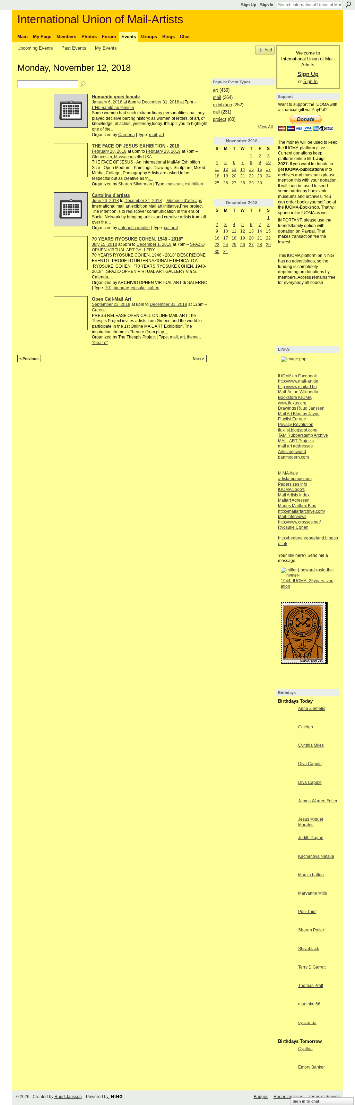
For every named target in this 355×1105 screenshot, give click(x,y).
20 (234, 176)
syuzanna (307, 1022)
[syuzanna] (286, 1028)
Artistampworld (292, 451)
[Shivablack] (286, 954)
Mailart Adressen (294, 500)
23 (259, 176)
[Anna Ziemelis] (286, 714)
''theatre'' (100, 342)
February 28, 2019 (163, 151)
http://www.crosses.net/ (299, 522)
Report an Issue (288, 1096)
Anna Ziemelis (311, 708)
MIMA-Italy (288, 473)
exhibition (194, 184)
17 (268, 169)
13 (234, 169)
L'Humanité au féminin (113, 107)
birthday (121, 287)
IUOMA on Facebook (297, 376)
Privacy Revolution (295, 424)
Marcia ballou (311, 874)
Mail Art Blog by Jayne (299, 413)
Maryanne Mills (312, 893)
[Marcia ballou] (286, 880)
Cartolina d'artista (111, 195)
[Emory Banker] (286, 1073)
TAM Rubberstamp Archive (303, 435)
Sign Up (248, 4)
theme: (193, 337)
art (161, 134)
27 (234, 183)
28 (242, 183)
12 (225, 169)
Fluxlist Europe (292, 419)
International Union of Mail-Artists (100, 19)
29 (251, 183)
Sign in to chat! (307, 1101)
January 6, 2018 (107, 102)
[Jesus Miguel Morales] (286, 825)
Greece (99, 310)
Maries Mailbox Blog (297, 505)
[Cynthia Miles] (286, 751)
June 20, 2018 (105, 200)
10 (268, 162)
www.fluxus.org (292, 403)
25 (217, 183)
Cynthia (305, 1048)
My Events (106, 48)
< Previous (28, 359)
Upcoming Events (35, 48)
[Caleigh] (286, 733)
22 (251, 176)
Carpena (126, 134)
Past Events (73, 48)
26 (225, 183)
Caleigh (305, 727)
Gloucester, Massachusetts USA (122, 156)
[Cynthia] (286, 1054)
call (216, 112)
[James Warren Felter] (286, 806)
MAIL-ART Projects (296, 440)
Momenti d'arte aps (184, 200)
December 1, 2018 (154, 244)
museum (174, 184)
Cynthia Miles (311, 745)
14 (242, 169)
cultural (171, 227)
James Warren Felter (317, 800)
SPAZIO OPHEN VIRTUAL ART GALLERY (148, 247)
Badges (261, 1096)
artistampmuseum (295, 478)
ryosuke (138, 287)
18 (217, 176)
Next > (198, 359)
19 (225, 176)
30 (259, 183)
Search (348, 4)
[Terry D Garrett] (286, 973)
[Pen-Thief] (286, 917)
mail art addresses (295, 446)
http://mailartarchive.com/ (301, 511)
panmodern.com (293, 457)
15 (251, 169)
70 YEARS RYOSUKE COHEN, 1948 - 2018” (137, 239)
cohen (153, 287)
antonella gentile (134, 227)
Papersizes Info (292, 484)
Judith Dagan (310, 837)
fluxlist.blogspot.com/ (297, 430)
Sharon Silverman (135, 184)
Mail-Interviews (292, 516)
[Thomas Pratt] (286, 991)
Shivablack (308, 948)
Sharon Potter (311, 930)
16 (259, 169)
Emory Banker (311, 1067)
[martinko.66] (286, 1010)
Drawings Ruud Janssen (301, 408)
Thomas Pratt (310, 985)
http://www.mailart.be (297, 386)
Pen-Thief (307, 911)
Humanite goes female (116, 96)
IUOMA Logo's (291, 489)
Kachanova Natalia (316, 856)
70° (108, 287)
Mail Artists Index (294, 495)
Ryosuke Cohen (293, 527)
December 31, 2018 (160, 102)
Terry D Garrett (312, 967)
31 (225, 251)
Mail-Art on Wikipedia (298, 392)
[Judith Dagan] (286, 843)
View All (265, 127)
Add (268, 50)
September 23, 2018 (111, 304)
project (219, 119)
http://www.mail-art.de (298, 381)
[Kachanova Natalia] (286, 862)
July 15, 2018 (104, 244)
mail (153, 134)
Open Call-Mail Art (111, 299)
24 (268, 176)
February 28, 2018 (109, 151)
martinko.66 (309, 1004)
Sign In (266, 4)
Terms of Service (324, 1096)
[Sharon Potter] (286, 936)
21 (242, 176)
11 (217, 169)
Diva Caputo (310, 763)
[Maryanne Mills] (286, 899)
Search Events (83, 84)
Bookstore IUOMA (295, 397)
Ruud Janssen (68, 1096)
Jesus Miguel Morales (310, 822)
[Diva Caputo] (286, 769)
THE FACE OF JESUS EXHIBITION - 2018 (135, 146)
